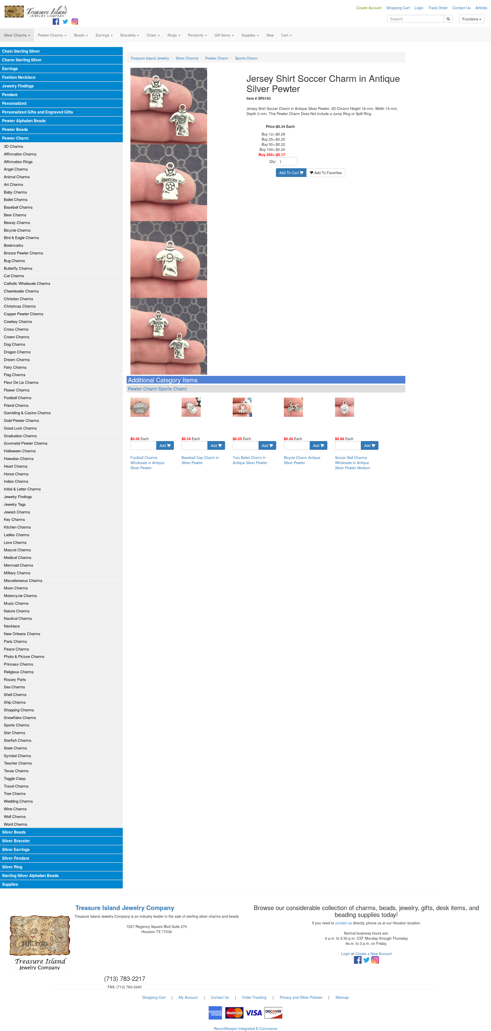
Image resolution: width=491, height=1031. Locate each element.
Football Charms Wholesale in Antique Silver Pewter (147, 462)
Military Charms (17, 572)
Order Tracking (254, 997)
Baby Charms (15, 192)
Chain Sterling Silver (21, 51)
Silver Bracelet (16, 841)
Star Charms (14, 732)
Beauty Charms (17, 222)
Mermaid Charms (18, 565)
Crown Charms (16, 336)
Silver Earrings (16, 849)
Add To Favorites (327, 172)
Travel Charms (16, 786)
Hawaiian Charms (19, 458)
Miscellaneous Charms (23, 580)
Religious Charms (19, 671)
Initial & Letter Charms (22, 488)
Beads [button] (79, 35)
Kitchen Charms (17, 527)
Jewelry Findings (18, 86)
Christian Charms (18, 298)
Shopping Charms (19, 709)
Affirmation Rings (18, 161)
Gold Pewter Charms (21, 420)
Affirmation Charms (20, 153)
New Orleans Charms (22, 633)
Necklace (12, 626)
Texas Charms (16, 770)
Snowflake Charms (20, 717)
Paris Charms (15, 641)
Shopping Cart (398, 7)
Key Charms (14, 519)
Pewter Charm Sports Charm (157, 388)
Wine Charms (15, 808)
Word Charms (15, 824)
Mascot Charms (17, 549)
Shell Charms (15, 694)
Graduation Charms (20, 435)
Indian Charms (16, 481)
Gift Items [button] (223, 35)
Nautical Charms (18, 618)
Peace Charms (16, 649)
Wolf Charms (15, 816)
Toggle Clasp (15, 778)
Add (163, 445)
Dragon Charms (17, 351)
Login (419, 7)
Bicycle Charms (17, 230)
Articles (481, 7)
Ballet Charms (16, 199)
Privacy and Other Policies (301, 997)
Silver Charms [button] (16, 35)
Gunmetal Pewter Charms (26, 443)
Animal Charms (17, 176)
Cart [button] (285, 35)
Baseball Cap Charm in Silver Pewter (200, 460)
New (270, 35)
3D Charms (13, 146)
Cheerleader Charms (21, 291)
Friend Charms (16, 405)
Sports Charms (16, 724)
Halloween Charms (20, 450)
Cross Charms (16, 329)
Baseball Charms (18, 207)
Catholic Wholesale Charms (27, 283)
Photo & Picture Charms (24, 656)
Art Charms (13, 184)
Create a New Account (373, 953)
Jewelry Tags (15, 504)
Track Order (438, 7)
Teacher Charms (18, 763)
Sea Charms (14, 686)
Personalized (14, 103)
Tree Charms (15, 793)
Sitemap (342, 997)
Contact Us (462, 7)
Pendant (9, 94)
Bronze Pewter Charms (23, 252)
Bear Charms (15, 214)
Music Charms (16, 603)
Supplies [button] (248, 35)
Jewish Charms (17, 511)
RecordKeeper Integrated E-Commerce (245, 1028)
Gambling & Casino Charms (27, 412)
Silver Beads (14, 832)
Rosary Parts (15, 679)
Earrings (10, 68)
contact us (343, 922)
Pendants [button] (196, 35)
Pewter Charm (15, 138)
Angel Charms (16, 169)
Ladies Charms (16, 534)
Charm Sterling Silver (22, 60)
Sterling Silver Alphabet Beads (30, 875)
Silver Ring (12, 867)
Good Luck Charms (20, 428)
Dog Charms (14, 344)
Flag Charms (15, 374)
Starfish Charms (17, 740)
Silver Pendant (15, 858)
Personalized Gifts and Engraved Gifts (37, 112)
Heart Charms (16, 466)
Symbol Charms (17, 755)
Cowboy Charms (18, 321)
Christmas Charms (20, 306)
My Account (188, 997)
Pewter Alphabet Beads (24, 121)
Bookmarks (13, 245)
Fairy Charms (15, 367)
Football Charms (17, 397)
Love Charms (15, 542)
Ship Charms (15, 702)
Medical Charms (17, 557)
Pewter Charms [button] (51, 35)
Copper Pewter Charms (23, 313)
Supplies (10, 884)
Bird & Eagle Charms (21, 237)
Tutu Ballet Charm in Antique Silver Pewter (250, 460)
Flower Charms (17, 390)
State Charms (15, 747)
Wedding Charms (18, 801)
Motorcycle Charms (20, 595)
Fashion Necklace (19, 77)
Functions (470, 18)
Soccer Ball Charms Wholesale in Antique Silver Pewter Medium (352, 462)
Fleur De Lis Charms (21, 382)
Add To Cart (289, 172)
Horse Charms (16, 473)
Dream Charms (17, 359)
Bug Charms (14, 260)
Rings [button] (173, 35)
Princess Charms (18, 664)
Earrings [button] (103, 35)
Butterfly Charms (18, 268)
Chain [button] (152, 35)
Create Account (369, 7)
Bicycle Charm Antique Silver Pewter (302, 460)
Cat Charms (14, 275)
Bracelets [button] (128, 35)
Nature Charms (17, 610)
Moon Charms (16, 587)
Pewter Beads (15, 129)
